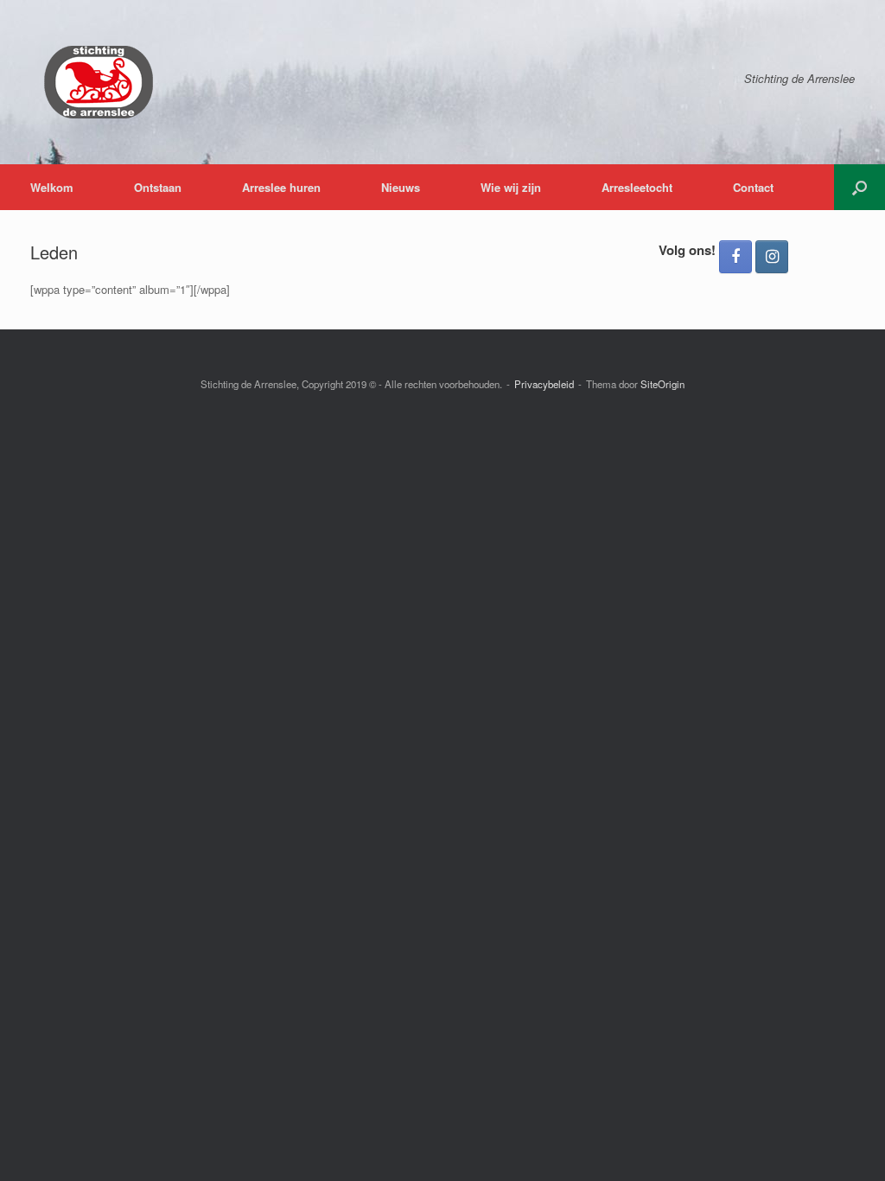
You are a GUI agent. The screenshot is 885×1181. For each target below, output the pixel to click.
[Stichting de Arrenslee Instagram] (771, 256)
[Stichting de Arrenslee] (97, 82)
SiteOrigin (662, 384)
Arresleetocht (637, 187)
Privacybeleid (544, 384)
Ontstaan (157, 187)
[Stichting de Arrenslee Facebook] (735, 256)
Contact (753, 187)
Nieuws (400, 187)
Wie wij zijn (511, 187)
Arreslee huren (281, 187)
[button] (859, 187)
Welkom (51, 187)
